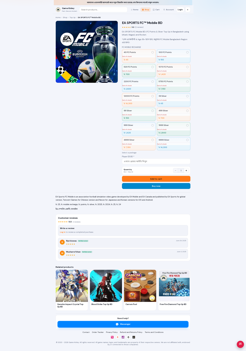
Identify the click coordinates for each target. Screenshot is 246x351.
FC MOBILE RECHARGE (131, 47)
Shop (65, 17)
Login (180, 9)
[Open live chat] (240, 344)
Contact (86, 332)
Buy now (156, 186)
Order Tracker (98, 332)
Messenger (125, 324)
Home (58, 17)
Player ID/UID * (128, 156)
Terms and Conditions (154, 332)
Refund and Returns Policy (131, 332)
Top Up (73, 17)
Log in (62, 232)
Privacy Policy (112, 332)
